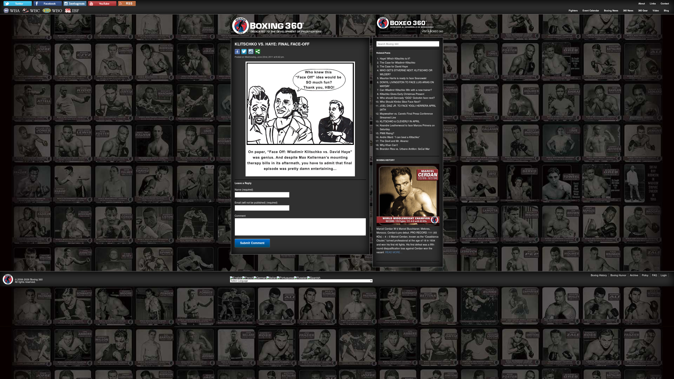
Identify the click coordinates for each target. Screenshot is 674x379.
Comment (240, 215)
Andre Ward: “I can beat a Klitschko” (400, 137)
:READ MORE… (393, 252)
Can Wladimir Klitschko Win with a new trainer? (406, 90)
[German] (260, 277)
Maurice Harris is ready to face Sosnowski (403, 78)
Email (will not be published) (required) (256, 202)
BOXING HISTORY (385, 160)
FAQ (654, 275)
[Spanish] (313, 277)
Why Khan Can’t (389, 145)
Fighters (573, 10)
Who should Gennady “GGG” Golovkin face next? (407, 97)
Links (653, 3)
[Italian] (271, 277)
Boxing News (611, 10)
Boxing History (599, 275)
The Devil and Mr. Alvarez (394, 141)
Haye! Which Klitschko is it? (395, 58)
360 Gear (643, 10)
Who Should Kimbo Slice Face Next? (400, 101)
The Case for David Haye (394, 66)
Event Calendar (591, 10)
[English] (236, 277)
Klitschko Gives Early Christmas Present (402, 94)
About (641, 3)
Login (664, 275)
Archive (634, 275)
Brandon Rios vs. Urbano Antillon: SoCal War (405, 149)
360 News (628, 10)
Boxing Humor (618, 275)
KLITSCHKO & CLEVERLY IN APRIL (400, 121)
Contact (665, 3)
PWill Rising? (387, 133)
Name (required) (244, 189)
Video (656, 10)
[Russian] (300, 277)
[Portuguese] (285, 277)
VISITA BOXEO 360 (432, 31)
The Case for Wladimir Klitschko (397, 62)
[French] (248, 277)
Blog (666, 10)
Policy (645, 275)
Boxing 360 (36, 279)
